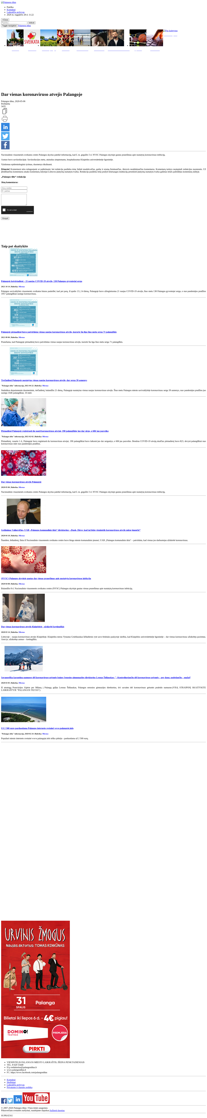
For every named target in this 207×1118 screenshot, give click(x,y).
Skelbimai (11, 1082)
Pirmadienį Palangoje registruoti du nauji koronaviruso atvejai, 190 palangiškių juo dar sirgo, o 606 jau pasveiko (55, 431)
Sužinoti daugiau (57, 1110)
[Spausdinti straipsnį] (4, 121)
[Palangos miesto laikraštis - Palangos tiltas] (8, 2)
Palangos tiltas (24, 25)
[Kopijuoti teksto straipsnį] (4, 114)
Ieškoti (31, 23)
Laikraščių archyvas (16, 12)
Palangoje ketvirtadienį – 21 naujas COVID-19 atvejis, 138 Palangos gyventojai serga (41, 281)
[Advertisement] (103, 70)
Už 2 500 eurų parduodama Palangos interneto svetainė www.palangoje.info (37, 728)
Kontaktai (11, 9)
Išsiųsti (5, 218)
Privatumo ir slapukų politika (19, 1087)
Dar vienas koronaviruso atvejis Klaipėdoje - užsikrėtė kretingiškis (32, 626)
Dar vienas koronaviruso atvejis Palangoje (21, 482)
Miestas (22, 287)
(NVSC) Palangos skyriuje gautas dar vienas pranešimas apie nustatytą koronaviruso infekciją (46, 578)
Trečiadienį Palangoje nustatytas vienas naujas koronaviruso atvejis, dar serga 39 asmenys (44, 380)
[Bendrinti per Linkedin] (5, 130)
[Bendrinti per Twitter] (5, 139)
